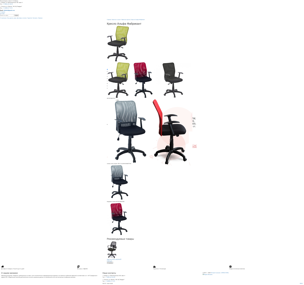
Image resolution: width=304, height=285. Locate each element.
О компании (3, 18)
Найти (16, 15)
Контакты (35, 18)
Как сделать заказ (11, 18)
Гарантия (29, 18)
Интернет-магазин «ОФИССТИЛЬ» (220, 272)
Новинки (40, 18)
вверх (301, 283)
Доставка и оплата (22, 18)
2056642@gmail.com (9, 10)
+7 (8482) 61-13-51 (8, 8)
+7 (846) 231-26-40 (8, 4)
